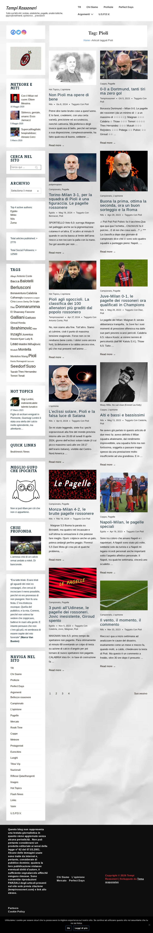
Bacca (14, 281)
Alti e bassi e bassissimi (122, 415)
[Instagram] (24, 32)
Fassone (30, 312)
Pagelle (65, 189)
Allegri (13, 276)
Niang (24, 356)
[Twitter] (18, 32)
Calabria (53, 629)
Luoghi (14, 758)
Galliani (17, 317)
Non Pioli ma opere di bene (69, 97)
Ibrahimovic (21, 328)
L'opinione (65, 89)
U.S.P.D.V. (104, 14)
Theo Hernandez (27, 371)
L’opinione (16, 709)
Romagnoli (21, 361)
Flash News (16, 794)
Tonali (21, 375)
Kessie (14, 338)
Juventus (27, 334)
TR (79, 7)
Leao (14, 344)
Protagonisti (16, 745)
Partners (13, 908)
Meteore (14, 739)
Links (13, 800)
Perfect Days (126, 7)
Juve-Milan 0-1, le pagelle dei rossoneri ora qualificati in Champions (123, 300)
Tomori (14, 375)
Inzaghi (16, 334)
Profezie (108, 7)
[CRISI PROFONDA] (25, 545)
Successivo (140, 693)
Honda (21, 323)
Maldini (23, 344)
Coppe (103, 83)
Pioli (87, 104)
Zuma (13, 222)
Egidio (13, 211)
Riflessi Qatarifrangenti (22, 776)
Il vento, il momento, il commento (120, 622)
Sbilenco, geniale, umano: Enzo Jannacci (30, 116)
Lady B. (29, 339)
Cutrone (19, 302)
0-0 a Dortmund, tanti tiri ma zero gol (123, 91)
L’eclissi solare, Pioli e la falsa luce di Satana (72, 413)
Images (14, 782)
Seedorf (17, 366)
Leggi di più (81, 928)
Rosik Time (16, 727)
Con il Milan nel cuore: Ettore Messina (29, 100)
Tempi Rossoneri (21, 8)
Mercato (14, 721)
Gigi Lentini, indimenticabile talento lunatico (29, 403)
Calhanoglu (16, 297)
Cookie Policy (16, 911)
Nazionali (15, 770)
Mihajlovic (34, 344)
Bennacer (53, 216)
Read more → (56, 145)
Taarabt (14, 372)
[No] (149, 924)
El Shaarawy (17, 312)
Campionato (55, 189)
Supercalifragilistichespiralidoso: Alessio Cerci (31, 133)
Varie (13, 806)
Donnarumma (28, 306)
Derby (26, 302)
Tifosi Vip (15, 764)
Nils (12, 219)
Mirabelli (14, 350)
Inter (35, 329)
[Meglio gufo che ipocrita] (25, 491)
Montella (24, 349)
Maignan (69, 629)
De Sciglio (34, 301)
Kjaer (21, 338)
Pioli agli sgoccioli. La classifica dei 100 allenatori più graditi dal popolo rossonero (70, 305)
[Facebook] (13, 32)
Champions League (31, 298)
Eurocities (15, 752)
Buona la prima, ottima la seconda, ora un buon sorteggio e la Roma (123, 205)
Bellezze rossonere (20, 697)
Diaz (140, 310)
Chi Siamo (92, 7)
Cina (13, 301)
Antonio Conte (56, 320)
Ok (68, 928)
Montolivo (15, 356)
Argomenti (84, 14)
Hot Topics (54, 89)
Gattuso (30, 317)
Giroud (14, 322)
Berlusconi (20, 287)
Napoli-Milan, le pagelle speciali (122, 524)
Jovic (60, 629)
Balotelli (26, 281)
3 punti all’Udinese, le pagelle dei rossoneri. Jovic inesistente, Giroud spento (72, 614)
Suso (31, 366)
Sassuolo (30, 361)
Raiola (13, 361)
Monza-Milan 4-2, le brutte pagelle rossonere (71, 511)
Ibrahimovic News (19, 451)
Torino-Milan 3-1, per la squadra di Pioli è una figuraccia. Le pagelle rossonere (70, 201)
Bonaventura (18, 293)
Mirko (13, 215)
